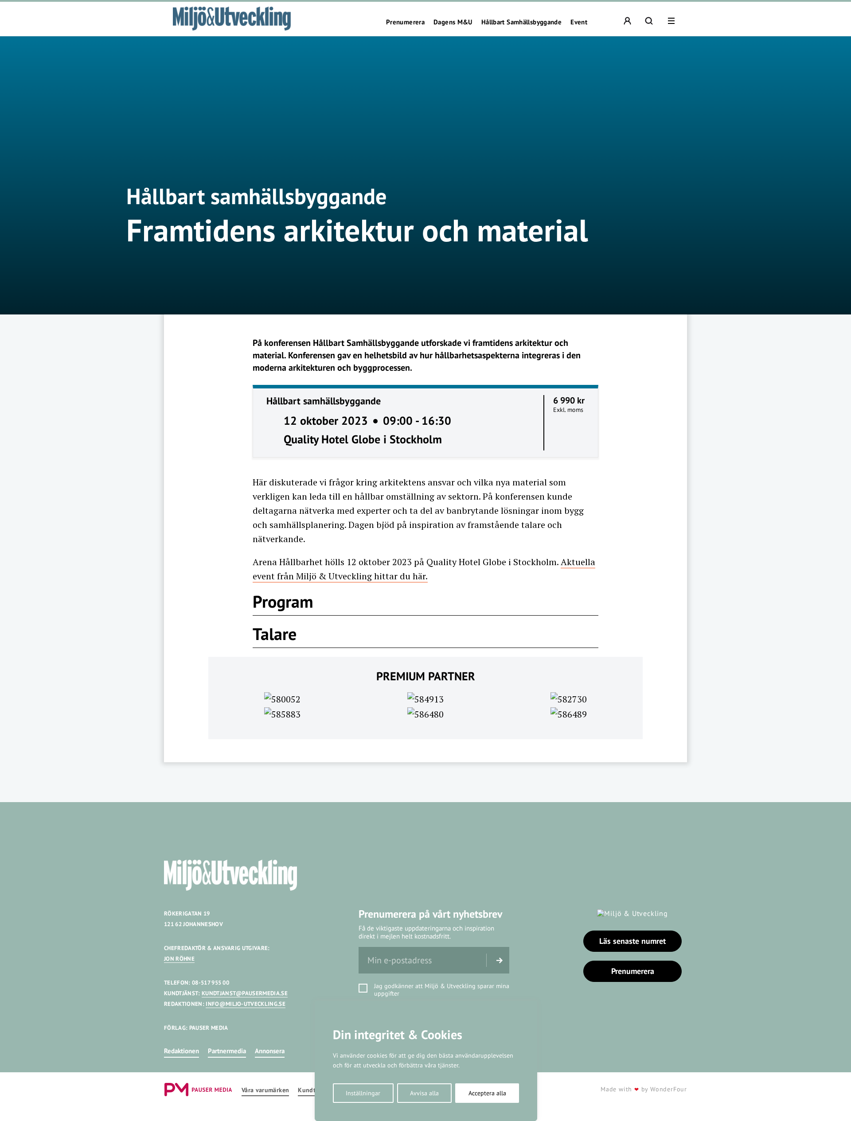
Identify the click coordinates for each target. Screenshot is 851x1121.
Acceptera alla (487, 1093)
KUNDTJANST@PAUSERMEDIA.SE (245, 993)
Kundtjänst (314, 1090)
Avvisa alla (424, 1093)
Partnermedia (227, 1051)
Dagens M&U (452, 22)
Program (283, 601)
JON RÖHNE (179, 958)
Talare (275, 633)
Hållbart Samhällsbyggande (521, 22)
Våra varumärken (265, 1090)
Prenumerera (405, 22)
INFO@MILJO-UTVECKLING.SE (245, 1004)
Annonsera (270, 1051)
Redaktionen (181, 1051)
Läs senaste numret (632, 941)
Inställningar (363, 1093)
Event (578, 22)
